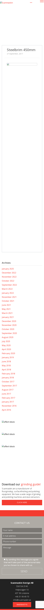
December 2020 (9, 321)
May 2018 (6, 365)
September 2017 (9, 385)
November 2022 (9, 276)
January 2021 (8, 317)
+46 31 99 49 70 (22, 596)
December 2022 (9, 272)
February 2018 (8, 373)
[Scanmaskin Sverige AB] (6, 2)
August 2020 (7, 337)
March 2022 (7, 289)
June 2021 (6, 305)
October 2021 (8, 301)
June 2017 (6, 393)
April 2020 (6, 349)
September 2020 (9, 333)
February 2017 (8, 397)
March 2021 (7, 313)
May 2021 (6, 309)
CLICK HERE (22, 502)
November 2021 (9, 297)
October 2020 (8, 329)
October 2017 (8, 381)
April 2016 (6, 410)
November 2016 (9, 405)
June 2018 (6, 361)
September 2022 (9, 285)
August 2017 (7, 389)
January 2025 (8, 268)
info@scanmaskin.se (22, 600)
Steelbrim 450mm (21, 49)
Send (24, 571)
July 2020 (6, 341)
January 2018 (8, 377)
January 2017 (8, 401)
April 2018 (6, 369)
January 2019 (8, 357)
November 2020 (9, 325)
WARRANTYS (22, 604)
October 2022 (8, 280)
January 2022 (8, 293)
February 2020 (8, 353)
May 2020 (6, 345)
